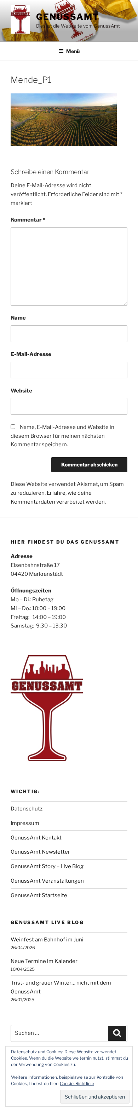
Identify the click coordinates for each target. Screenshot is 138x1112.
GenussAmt (67, 17)
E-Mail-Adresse (31, 354)
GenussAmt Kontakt (36, 838)
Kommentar (28, 220)
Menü (73, 51)
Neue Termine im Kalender (44, 961)
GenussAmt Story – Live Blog (47, 866)
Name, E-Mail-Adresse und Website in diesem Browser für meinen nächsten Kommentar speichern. (62, 436)
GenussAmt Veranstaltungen (47, 881)
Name (18, 318)
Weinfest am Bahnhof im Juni (47, 939)
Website (21, 391)
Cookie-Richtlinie (77, 1083)
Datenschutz (26, 809)
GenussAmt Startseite (39, 895)
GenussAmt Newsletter (40, 852)
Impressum (25, 823)
